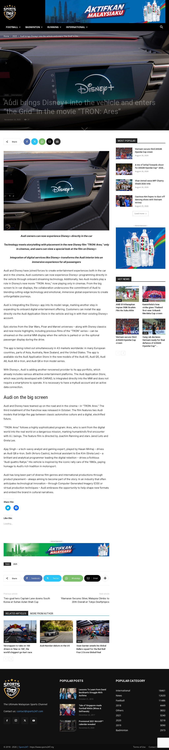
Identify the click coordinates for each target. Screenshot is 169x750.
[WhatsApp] (42, 141)
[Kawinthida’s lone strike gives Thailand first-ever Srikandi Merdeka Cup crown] (154, 294)
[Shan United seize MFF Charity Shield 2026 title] (124, 185)
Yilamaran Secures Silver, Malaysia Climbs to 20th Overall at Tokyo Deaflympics (85, 600)
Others (119, 333)
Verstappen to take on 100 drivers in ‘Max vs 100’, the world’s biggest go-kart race (18, 649)
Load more (139, 213)
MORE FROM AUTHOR (41, 613)
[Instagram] (16, 720)
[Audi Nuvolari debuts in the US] (56, 631)
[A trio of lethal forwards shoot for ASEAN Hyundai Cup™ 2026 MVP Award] (124, 169)
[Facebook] (27, 141)
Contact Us (154, 747)
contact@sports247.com (30, 711)
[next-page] (11, 659)
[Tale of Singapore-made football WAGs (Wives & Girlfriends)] (67, 710)
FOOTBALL (12, 27)
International (16, 95)
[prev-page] (6, 659)
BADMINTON (32, 27)
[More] (105, 578)
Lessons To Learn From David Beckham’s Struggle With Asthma (92, 692)
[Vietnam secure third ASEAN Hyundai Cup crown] (124, 153)
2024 (7, 641)
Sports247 (23, 747)
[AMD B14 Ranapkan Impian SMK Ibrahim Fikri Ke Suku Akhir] (127, 294)
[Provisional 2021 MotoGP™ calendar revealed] (68, 725)
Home (6, 36)
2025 (14, 36)
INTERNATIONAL (75, 27)
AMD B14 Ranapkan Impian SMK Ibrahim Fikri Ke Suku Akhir (125, 307)
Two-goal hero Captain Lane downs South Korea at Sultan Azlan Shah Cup (27, 600)
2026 (43, 641)
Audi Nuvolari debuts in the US (55, 645)
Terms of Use (139, 747)
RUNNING (53, 27)
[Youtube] (33, 720)
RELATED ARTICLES (16, 613)
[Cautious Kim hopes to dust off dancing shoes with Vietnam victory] (124, 201)
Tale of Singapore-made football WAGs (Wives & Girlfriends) (90, 708)
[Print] (57, 141)
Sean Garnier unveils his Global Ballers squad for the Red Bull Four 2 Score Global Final (91, 649)
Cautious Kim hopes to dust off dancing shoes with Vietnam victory (150, 200)
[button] (161, 27)
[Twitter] (34, 141)
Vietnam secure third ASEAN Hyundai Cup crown (126, 340)
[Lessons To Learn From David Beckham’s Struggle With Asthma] (68, 693)
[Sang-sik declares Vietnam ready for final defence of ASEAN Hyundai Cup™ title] (154, 326)
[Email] (49, 141)
